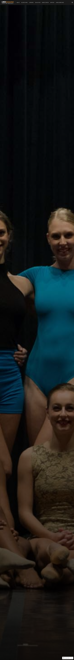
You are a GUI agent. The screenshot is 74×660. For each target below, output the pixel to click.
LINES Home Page (60, 2)
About (18, 2)
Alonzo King (24, 2)
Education (37, 2)
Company (31, 2)
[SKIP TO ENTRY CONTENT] (37, 374)
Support (52, 2)
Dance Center (45, 2)
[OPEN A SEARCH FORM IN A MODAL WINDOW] (72, 2)
